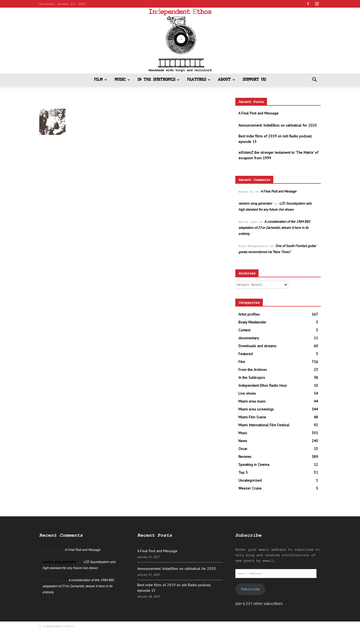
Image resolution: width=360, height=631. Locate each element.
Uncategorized (250, 480)
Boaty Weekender (252, 322)
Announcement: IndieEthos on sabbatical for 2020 (278, 125)
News (243, 440)
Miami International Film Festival (264, 425)
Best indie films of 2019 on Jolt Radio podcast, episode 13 (275, 139)
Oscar (243, 448)
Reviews (245, 456)
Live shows (247, 393)
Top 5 (243, 472)
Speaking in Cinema (254, 464)
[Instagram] (317, 3)
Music (120, 80)
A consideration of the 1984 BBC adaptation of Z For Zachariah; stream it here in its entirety (274, 227)
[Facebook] (308, 3)
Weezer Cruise (250, 488)
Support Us (254, 80)
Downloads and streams (257, 345)
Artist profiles (249, 314)
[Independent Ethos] (180, 41)
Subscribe (250, 589)
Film (98, 80)
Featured (246, 353)
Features (196, 80)
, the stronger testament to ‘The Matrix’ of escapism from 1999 (278, 155)
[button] (314, 80)
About (224, 80)
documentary (249, 338)
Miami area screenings (256, 409)
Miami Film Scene (252, 417)
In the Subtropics (156, 80)
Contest (244, 330)
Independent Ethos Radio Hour (263, 385)
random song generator (255, 203)
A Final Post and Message (259, 113)
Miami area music (252, 401)
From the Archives (253, 369)
